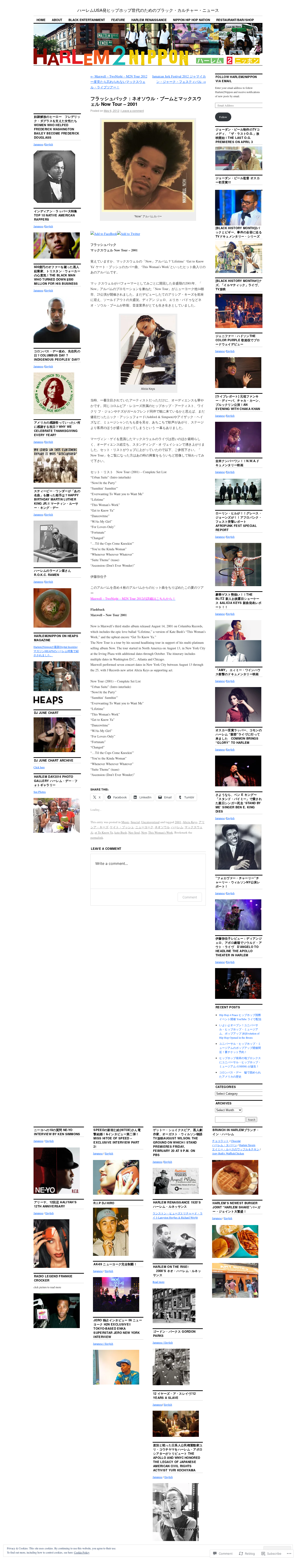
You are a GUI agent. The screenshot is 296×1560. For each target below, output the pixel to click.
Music (125, 822)
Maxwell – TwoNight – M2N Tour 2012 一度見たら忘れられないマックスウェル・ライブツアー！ (118, 82)
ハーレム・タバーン (224, 1145)
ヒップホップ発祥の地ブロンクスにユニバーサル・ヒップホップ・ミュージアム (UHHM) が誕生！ (240, 1062)
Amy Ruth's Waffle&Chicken (228, 1153)
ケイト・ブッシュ (122, 827)
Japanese (38, 144)
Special (135, 822)
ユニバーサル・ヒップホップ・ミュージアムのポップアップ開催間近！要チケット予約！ (240, 1048)
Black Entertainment (86, 20)
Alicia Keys (190, 822)
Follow (223, 117)
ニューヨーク (144, 827)
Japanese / (99, 1343)
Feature (118, 20)
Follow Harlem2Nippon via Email (236, 79)
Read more (158, 1282)
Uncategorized (150, 822)
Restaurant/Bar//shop (235, 20)
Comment (189, 897)
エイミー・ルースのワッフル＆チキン (235, 1149)
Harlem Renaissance (149, 20)
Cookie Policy (81, 1552)
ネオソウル (162, 827)
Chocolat (235, 1141)
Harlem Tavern (247, 1145)
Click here (39, 767)
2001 (178, 822)
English (49, 144)
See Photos (40, 792)
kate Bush (120, 832)
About (57, 20)
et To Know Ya (104, 832)
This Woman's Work (160, 832)
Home (41, 20)
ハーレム (177, 827)
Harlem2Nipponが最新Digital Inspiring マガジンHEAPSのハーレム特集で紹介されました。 (56, 651)
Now (144, 832)
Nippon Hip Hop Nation (191, 20)
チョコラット (220, 1141)
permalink (96, 837)
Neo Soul (134, 832)
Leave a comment (132, 111)
